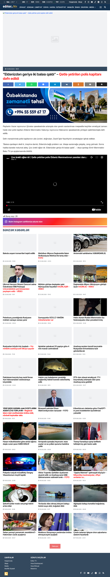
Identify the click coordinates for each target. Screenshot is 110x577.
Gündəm (30, 7)
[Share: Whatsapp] (31, 84)
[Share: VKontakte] (66, 84)
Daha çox (55, 546)
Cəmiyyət (38, 7)
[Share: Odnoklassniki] (78, 84)
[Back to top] (104, 571)
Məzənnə (34, 568)
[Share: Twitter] (20, 84)
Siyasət (23, 7)
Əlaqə (80, 2)
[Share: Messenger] (43, 84)
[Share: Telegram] (55, 84)
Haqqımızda (73, 2)
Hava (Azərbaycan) (37, 563)
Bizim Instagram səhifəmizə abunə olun (25, 222)
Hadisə (52, 7)
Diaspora (84, 7)
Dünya (46, 7)
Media (91, 7)
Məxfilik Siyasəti (10, 568)
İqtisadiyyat (61, 7)
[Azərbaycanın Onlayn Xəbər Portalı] (10, 6)
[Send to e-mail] (90, 84)
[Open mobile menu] (101, 7)
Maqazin (70, 7)
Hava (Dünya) (35, 566)
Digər (22, 12)
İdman (77, 7)
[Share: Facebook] (8, 84)
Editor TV (34, 561)
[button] (101, 84)
